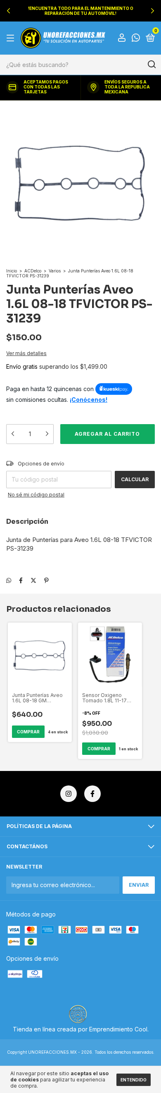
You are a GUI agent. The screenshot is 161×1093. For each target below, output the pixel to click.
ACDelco (32, 270)
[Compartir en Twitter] (33, 580)
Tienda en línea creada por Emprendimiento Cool (80, 1029)
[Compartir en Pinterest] (46, 580)
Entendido (134, 1079)
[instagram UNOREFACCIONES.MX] (68, 793)
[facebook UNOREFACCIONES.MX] (92, 793)
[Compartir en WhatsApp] (8, 580)
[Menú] (11, 38)
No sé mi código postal (36, 495)
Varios (55, 270)
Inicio (11, 270)
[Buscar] (151, 64)
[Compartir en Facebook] (21, 580)
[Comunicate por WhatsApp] (136, 38)
